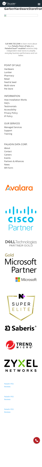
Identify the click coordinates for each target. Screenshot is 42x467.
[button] (36, 440)
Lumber (8, 72)
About (7, 148)
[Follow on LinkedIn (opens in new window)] (23, 455)
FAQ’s (7, 103)
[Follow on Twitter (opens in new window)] (18, 455)
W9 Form (8, 167)
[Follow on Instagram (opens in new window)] (29, 455)
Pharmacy (9, 75)
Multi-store (9, 85)
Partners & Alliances (14, 161)
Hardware (9, 69)
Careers (8, 154)
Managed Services (13, 127)
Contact (8, 151)
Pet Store (8, 88)
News (7, 164)
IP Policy (8, 116)
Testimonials (10, 106)
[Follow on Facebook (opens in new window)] (13, 455)
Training (8, 133)
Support (8, 130)
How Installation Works (15, 99)
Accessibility (10, 109)
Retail (7, 78)
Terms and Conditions (28, 447)
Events (7, 158)
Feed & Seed (10, 82)
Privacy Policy (11, 112)
